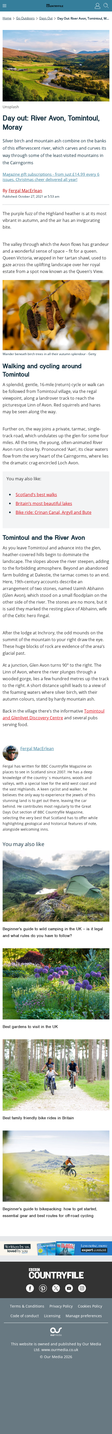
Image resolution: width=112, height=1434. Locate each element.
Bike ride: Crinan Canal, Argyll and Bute (53, 512)
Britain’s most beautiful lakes (44, 503)
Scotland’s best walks (36, 494)
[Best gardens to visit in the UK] (56, 983)
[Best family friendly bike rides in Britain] (56, 1074)
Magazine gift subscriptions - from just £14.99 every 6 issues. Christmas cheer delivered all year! (51, 177)
